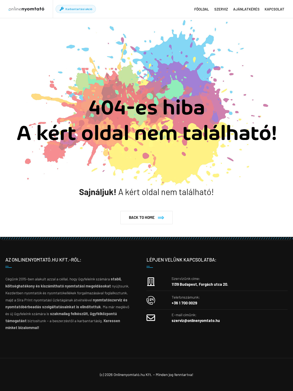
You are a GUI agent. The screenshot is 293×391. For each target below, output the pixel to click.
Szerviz (221, 9)
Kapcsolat (274, 9)
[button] (146, 217)
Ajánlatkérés (246, 9)
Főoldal (201, 9)
